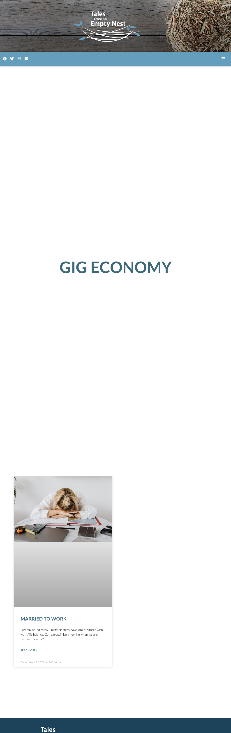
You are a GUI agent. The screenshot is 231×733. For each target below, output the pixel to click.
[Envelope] (26, 58)
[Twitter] (12, 58)
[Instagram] (19, 58)
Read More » (29, 650)
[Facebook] (4, 58)
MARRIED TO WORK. (44, 618)
